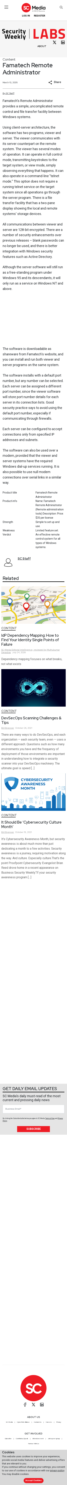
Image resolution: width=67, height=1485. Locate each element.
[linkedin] (63, 42)
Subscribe (33, 1128)
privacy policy (57, 1470)
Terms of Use (50, 1118)
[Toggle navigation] (6, 7)
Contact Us (38, 1422)
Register (39, 15)
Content (9, 59)
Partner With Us (33, 1443)
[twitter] (54, 42)
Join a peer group (54, 1438)
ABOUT (41, 46)
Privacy (58, 1422)
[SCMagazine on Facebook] (25, 1404)
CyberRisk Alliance (23, 1422)
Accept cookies (33, 1480)
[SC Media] (33, 7)
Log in (26, 15)
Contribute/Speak (22, 1438)
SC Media (9, 1422)
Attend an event (38, 1438)
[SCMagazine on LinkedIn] (42, 1404)
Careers (49, 1422)
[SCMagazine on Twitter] (33, 1404)
